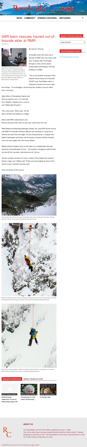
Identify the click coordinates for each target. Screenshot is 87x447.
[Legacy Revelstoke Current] (43, 7)
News (19, 18)
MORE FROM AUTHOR (33, 379)
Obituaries (64, 18)
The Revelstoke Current (69, 57)
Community (29, 18)
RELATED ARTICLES (12, 379)
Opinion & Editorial (47, 18)
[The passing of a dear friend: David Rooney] (29, 389)
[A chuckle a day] (48, 389)
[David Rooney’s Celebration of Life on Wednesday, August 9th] (10, 389)
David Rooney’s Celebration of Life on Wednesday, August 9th (9, 399)
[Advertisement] (43, 25)
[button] (82, 18)
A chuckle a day (45, 397)
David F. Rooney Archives (9, 394)
